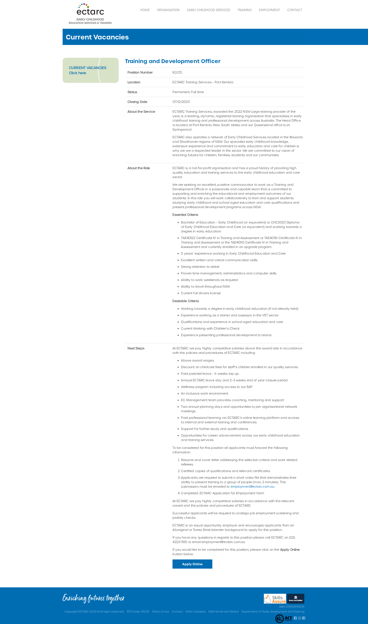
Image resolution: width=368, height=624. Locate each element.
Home (145, 10)
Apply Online (192, 564)
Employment (269, 10)
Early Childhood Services (208, 10)
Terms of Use (160, 611)
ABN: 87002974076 (291, 606)
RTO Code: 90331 (138, 611)
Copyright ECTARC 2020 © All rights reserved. (94, 611)
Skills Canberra (196, 611)
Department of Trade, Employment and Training (273, 611)
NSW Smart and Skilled (223, 611)
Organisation (168, 10)
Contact (294, 10)
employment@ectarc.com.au (252, 486)
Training (244, 10)
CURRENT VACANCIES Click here (87, 70)
